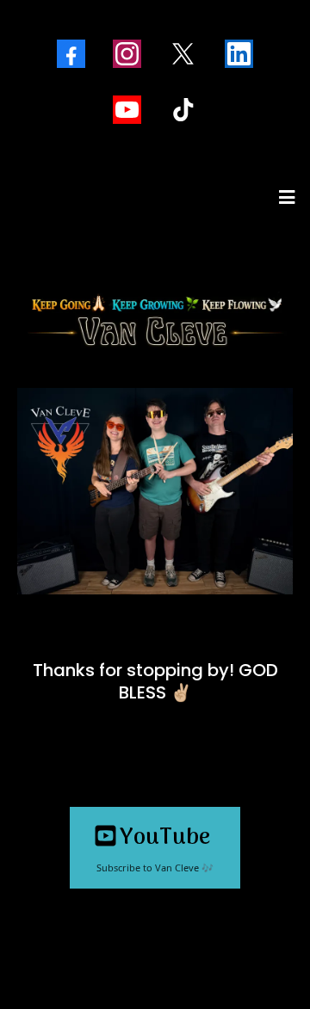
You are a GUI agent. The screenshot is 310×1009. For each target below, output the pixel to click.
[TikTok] (183, 110)
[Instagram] (127, 54)
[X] (183, 54)
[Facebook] (71, 54)
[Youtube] (127, 110)
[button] (284, 197)
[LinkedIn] (239, 54)
